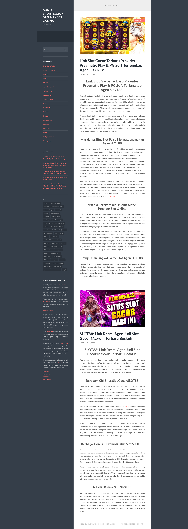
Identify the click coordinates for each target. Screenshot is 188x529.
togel (64, 270)
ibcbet (45, 78)
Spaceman (47, 270)
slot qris (62, 260)
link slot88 (46, 371)
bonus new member (57, 206)
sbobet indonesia (48, 311)
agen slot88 (46, 374)
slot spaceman (48, 266)
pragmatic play (58, 226)
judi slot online (56, 216)
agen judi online (55, 203)
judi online (46, 216)
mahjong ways (47, 91)
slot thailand (57, 266)
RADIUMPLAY (47, 95)
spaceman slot (56, 270)
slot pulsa (54, 260)
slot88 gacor (47, 379)
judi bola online (55, 213)
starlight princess (48, 137)
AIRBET (113, 196)
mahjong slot (47, 220)
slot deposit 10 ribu (57, 246)
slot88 (45, 132)
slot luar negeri (47, 120)
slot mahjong (47, 256)
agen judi (46, 203)
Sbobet (46, 230)
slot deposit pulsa (48, 250)
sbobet (45, 103)
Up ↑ (143, 524)
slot (56, 233)
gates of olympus (48, 210)
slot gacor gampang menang (52, 253)
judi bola (46, 213)
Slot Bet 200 (47, 240)
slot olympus (57, 256)
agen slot (46, 206)
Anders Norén (133, 524)
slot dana (46, 246)
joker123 (58, 210)
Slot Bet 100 (54, 236)
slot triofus (46, 128)
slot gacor (46, 116)
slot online (46, 124)
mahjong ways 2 (48, 223)
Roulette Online (48, 99)
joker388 (50, 331)
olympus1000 (48, 226)
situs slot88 (46, 377)
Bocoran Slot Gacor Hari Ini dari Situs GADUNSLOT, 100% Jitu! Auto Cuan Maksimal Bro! (55, 165)
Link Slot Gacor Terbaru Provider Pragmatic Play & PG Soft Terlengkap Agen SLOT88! (111, 65)
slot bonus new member (58, 243)
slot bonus (46, 112)
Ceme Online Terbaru (49, 66)
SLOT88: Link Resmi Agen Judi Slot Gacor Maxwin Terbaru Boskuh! (109, 336)
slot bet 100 (47, 108)
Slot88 (60, 362)
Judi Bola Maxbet (48, 87)
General (45, 74)
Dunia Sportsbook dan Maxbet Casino (53, 15)
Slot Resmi (47, 263)
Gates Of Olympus (49, 70)
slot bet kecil (57, 240)
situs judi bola (62, 230)
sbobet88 (53, 230)
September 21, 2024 (87, 74)
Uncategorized (47, 141)
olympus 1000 (60, 223)
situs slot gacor (48, 233)
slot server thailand (57, 263)
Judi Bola (46, 83)
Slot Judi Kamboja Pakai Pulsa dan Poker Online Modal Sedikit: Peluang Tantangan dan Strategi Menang (54, 186)
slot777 (46, 236)
